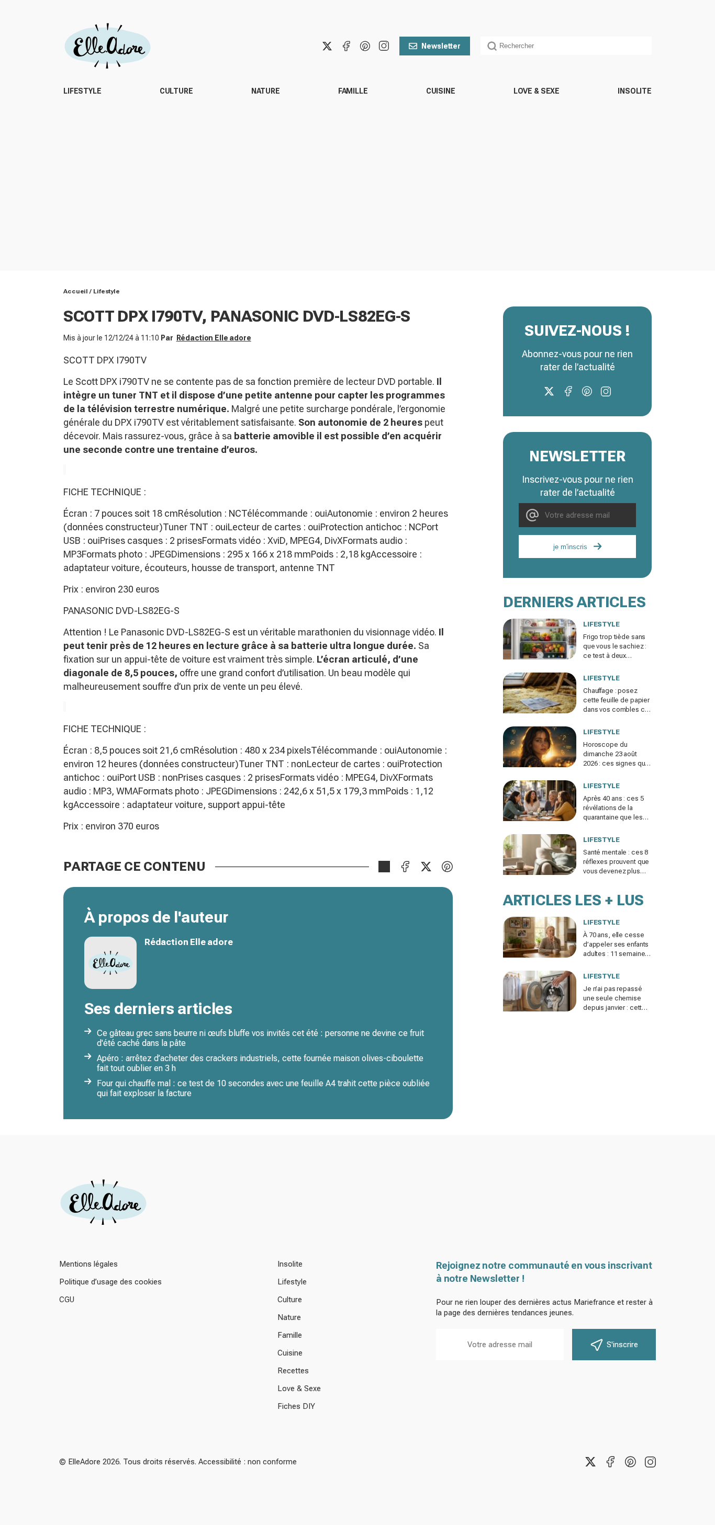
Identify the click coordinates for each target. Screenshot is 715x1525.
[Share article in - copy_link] (384, 866)
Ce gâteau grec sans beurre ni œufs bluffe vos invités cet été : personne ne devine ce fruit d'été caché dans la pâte (260, 1038)
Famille (353, 91)
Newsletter (441, 46)
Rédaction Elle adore (213, 338)
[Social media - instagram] (383, 46)
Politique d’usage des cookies (110, 1282)
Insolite (635, 91)
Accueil (75, 291)
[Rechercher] (492, 46)
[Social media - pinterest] (365, 46)
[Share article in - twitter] (426, 866)
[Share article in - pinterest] (447, 866)
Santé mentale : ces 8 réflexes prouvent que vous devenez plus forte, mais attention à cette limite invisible (616, 871)
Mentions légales (88, 1264)
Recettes (293, 1370)
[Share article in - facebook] (405, 866)
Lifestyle (82, 91)
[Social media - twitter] (327, 46)
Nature (265, 91)
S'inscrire (622, 1344)
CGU (66, 1299)
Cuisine (440, 91)
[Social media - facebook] (346, 46)
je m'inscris (570, 547)
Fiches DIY (296, 1406)
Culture (176, 91)
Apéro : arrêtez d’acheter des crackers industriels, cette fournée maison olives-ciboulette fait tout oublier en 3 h (260, 1063)
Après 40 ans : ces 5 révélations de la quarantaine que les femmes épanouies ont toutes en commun (617, 817)
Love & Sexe (536, 91)
